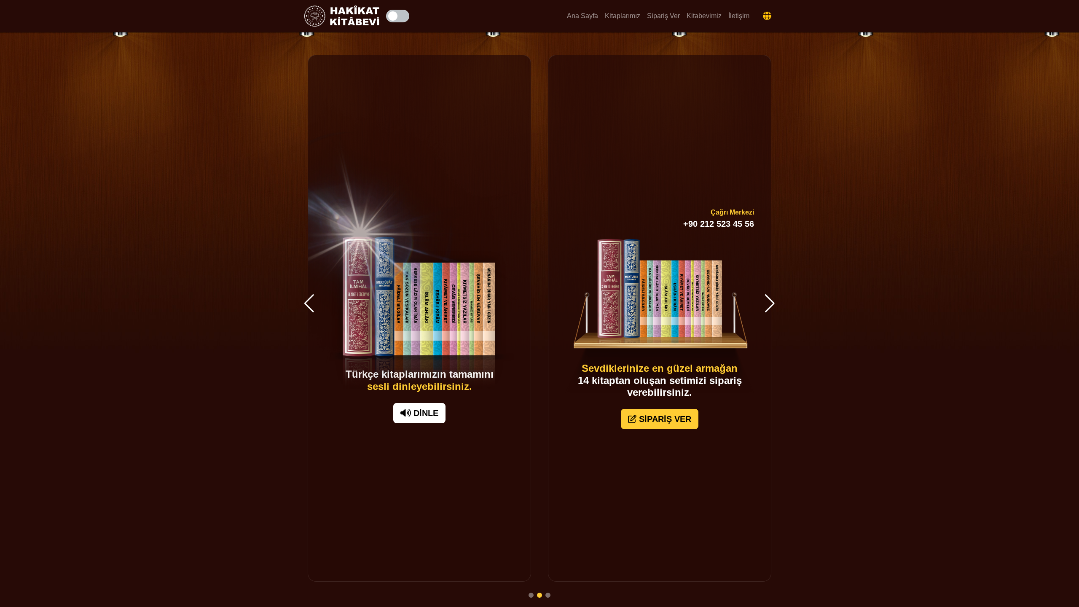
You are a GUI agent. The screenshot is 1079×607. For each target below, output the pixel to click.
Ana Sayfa (582, 15)
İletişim (738, 15)
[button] (309, 303)
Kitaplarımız (622, 15)
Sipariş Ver (663, 15)
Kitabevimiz (704, 15)
